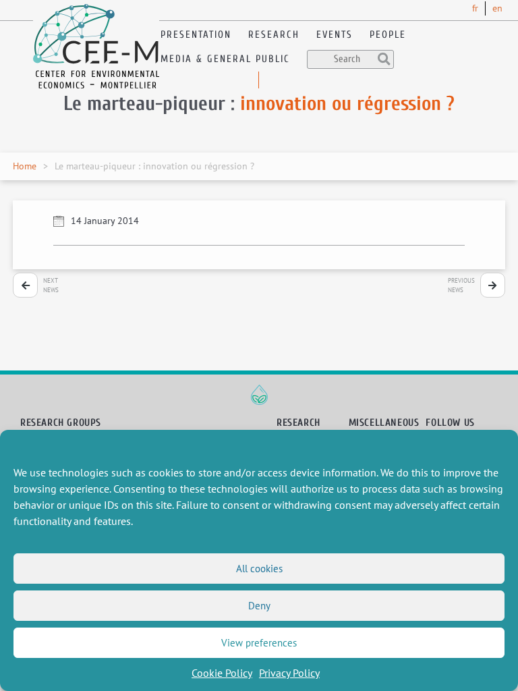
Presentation (196, 34)
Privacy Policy (289, 673)
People (388, 34)
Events (334, 34)
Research (273, 34)
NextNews (51, 285)
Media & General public (225, 59)
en (497, 8)
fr (475, 8)
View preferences (259, 642)
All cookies (259, 568)
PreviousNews (461, 285)
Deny (259, 605)
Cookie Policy (222, 673)
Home (24, 166)
